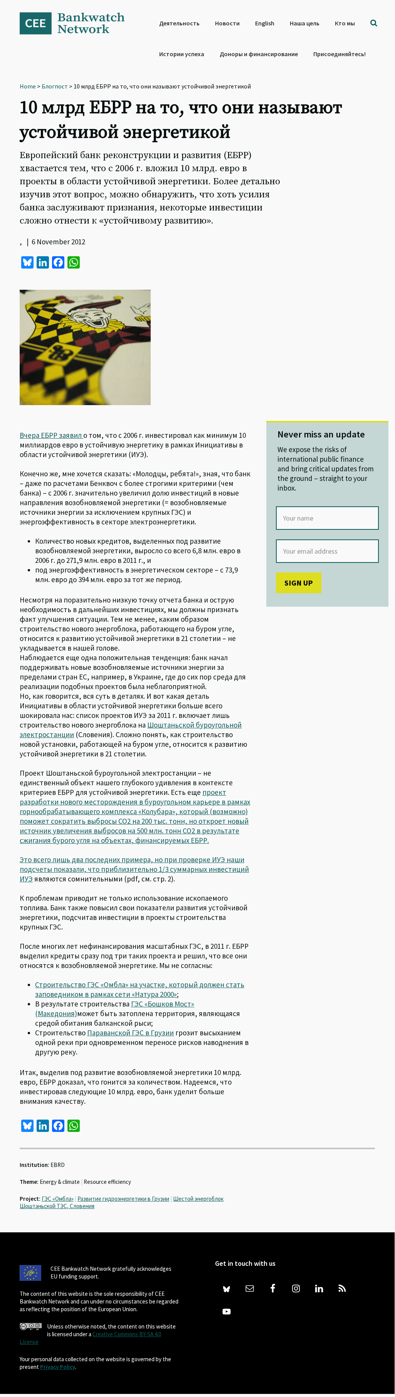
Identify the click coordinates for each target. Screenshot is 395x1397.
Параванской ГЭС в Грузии (130, 1032)
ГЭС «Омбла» (58, 1198)
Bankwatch (77, 23)
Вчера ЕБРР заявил (51, 435)
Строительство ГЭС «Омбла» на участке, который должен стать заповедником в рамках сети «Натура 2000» (139, 989)
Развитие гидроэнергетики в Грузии (123, 1198)
